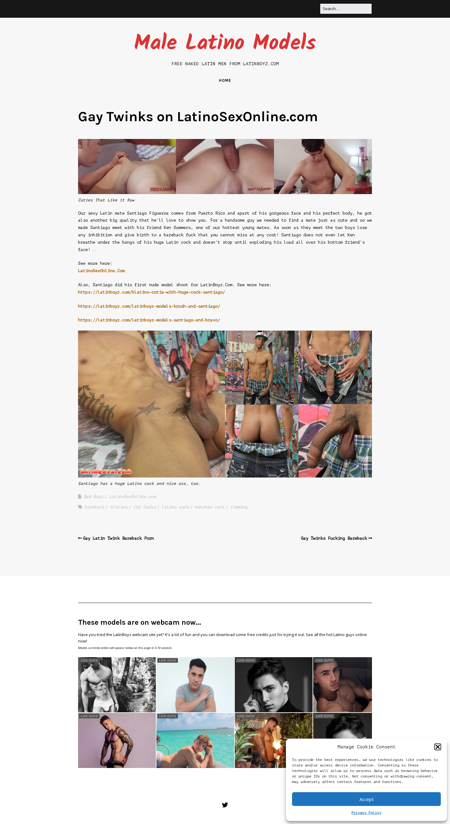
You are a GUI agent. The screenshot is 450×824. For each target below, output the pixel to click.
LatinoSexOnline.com (133, 496)
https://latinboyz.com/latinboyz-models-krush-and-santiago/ (149, 306)
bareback (94, 507)
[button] (438, 747)
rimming (239, 507)
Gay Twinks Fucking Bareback (334, 538)
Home (225, 80)
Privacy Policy (366, 813)
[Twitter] (225, 805)
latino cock (175, 507)
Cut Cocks (145, 507)
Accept (366, 799)
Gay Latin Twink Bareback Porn (118, 538)
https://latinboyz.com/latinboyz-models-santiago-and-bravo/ (149, 320)
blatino (119, 507)
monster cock (209, 507)
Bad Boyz (93, 496)
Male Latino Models (225, 44)
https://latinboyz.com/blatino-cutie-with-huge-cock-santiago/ (151, 292)
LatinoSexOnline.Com (101, 270)
